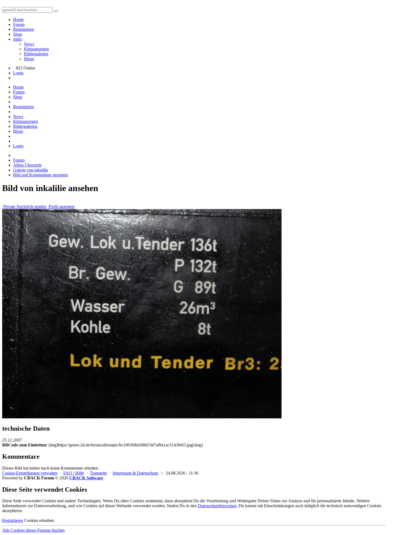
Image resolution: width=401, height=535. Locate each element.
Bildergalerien (36, 54)
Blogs (29, 58)
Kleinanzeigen (36, 49)
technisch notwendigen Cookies (354, 505)
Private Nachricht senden (24, 206)
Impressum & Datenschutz (135, 473)
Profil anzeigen (60, 206)
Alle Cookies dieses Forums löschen (33, 530)
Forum (19, 24)
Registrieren (23, 29)
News (29, 44)
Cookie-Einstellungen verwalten (30, 473)
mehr (17, 39)
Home (18, 19)
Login (18, 73)
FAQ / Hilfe (73, 473)
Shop (17, 34)
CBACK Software (86, 478)
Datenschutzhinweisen (217, 505)
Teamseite (98, 473)
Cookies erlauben (39, 520)
